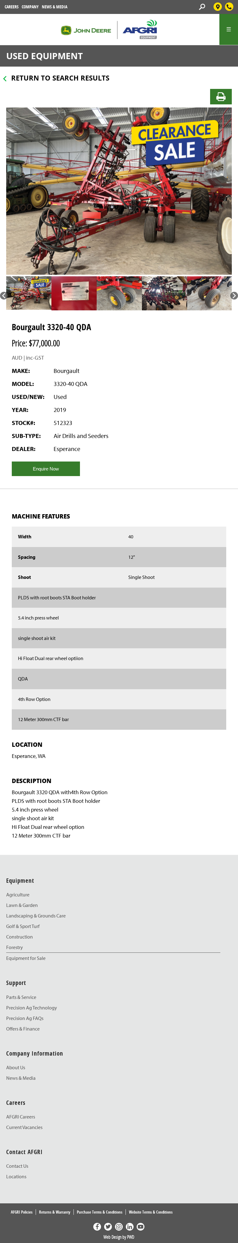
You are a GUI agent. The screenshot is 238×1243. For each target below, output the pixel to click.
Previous (4, 296)
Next (234, 296)
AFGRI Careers (20, 1117)
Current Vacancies (24, 1127)
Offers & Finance (23, 1029)
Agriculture (17, 894)
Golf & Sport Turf (23, 926)
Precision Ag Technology (31, 1007)
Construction (19, 937)
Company (30, 7)
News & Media (54, 7)
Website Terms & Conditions (151, 1212)
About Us (15, 1067)
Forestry (14, 947)
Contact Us (17, 1166)
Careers (12, 7)
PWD (130, 1237)
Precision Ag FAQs (24, 1018)
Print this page (221, 96)
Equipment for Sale (26, 958)
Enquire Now (46, 468)
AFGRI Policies (22, 1212)
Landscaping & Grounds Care (36, 916)
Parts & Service (21, 997)
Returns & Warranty (54, 1212)
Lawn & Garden (22, 905)
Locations (16, 1176)
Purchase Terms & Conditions (99, 1212)
